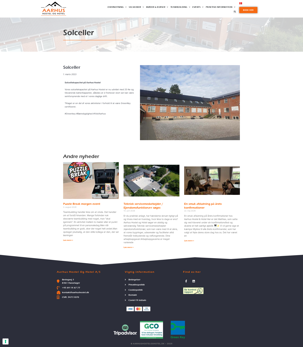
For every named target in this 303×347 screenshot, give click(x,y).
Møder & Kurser (155, 7)
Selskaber (135, 7)
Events (196, 7)
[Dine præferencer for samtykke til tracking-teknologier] (6, 341)
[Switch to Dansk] (241, 3)
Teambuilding (178, 7)
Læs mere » (68, 240)
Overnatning (115, 7)
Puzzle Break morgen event (81, 204)
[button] (234, 11)
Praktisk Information (219, 7)
